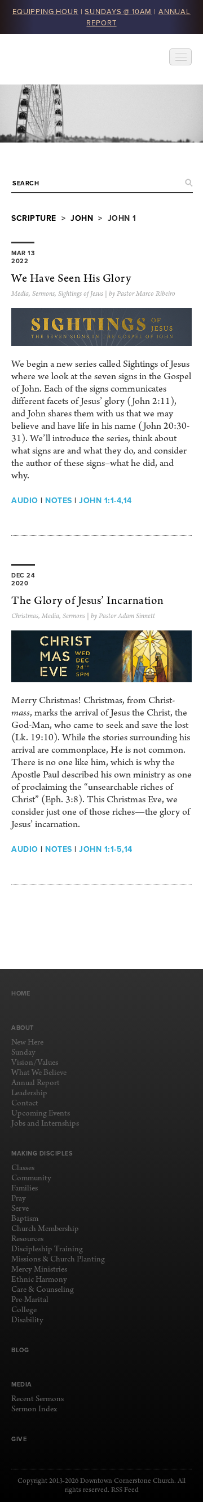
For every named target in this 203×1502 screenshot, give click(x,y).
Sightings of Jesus (80, 294)
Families (24, 1188)
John (81, 218)
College (24, 1310)
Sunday (23, 1052)
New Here (27, 1042)
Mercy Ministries (39, 1269)
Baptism (24, 1219)
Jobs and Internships (45, 1123)
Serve (20, 1208)
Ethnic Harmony (39, 1279)
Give (19, 1438)
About (22, 1027)
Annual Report (35, 1083)
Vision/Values (34, 1062)
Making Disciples (42, 1153)
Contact (24, 1103)
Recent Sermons (37, 1399)
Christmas (24, 616)
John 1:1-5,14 (106, 849)
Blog (20, 1349)
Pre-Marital (29, 1300)
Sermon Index (34, 1409)
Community (31, 1178)
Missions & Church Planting (58, 1259)
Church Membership (45, 1229)
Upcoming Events (40, 1113)
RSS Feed (125, 1490)
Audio (24, 500)
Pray (18, 1198)
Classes (22, 1168)
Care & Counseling (42, 1290)
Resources (27, 1239)
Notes (58, 500)
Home (20, 993)
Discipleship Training (47, 1249)
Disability (27, 1320)
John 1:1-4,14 (105, 500)
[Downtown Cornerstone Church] (68, 59)
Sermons (43, 294)
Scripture (33, 218)
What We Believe (39, 1073)
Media (20, 294)
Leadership (29, 1093)
